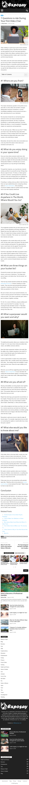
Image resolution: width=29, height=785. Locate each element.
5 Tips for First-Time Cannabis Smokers (24, 563)
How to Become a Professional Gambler (11, 594)
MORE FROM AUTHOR (19, 553)
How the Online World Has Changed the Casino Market (17, 606)
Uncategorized (4, 694)
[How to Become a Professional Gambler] (14, 583)
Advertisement (5, 781)
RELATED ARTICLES (9, 553)
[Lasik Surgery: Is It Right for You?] (5, 615)
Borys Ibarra (4, 23)
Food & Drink (4, 662)
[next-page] (15, 567)
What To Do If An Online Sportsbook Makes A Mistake (6, 546)
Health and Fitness (5, 667)
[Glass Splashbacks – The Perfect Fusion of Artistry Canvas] (5, 558)
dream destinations (10, 185)
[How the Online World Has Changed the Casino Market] (5, 607)
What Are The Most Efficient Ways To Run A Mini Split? (18, 620)
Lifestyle (3, 674)
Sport (2, 685)
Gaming (2, 664)
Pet (1, 680)
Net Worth (3, 678)
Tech (2, 687)
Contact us (25, 781)
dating (6, 536)
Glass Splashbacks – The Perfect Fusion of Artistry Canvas (5, 563)
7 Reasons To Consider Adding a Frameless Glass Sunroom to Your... (18, 629)
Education (3, 653)
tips (26, 536)
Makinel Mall (3, 597)
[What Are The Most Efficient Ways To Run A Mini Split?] (5, 622)
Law (2, 671)
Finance (2, 660)
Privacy (14, 781)
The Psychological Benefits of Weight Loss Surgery (22, 546)
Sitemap (19, 781)
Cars (2, 646)
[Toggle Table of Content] (25, 74)
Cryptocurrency (4, 650)
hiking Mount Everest (6, 283)
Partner (10, 536)
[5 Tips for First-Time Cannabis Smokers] (24, 558)
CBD (2, 648)
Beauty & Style (4, 639)
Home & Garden (4, 669)
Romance (22, 536)
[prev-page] (13, 567)
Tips (5, 13)
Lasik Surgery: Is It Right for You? (18, 612)
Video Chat (4, 537)
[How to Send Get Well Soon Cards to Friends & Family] (14, 558)
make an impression (10, 371)
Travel (2, 692)
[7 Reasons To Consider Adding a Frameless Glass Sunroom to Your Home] (5, 629)
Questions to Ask (16, 536)
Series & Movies (4, 683)
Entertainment (4, 655)
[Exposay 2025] (14, 4)
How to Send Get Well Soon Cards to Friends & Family (14, 563)
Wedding (3, 697)
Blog (2, 641)
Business (3, 644)
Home (2, 13)
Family (2, 657)
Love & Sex (3, 676)
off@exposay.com (17, 723)
